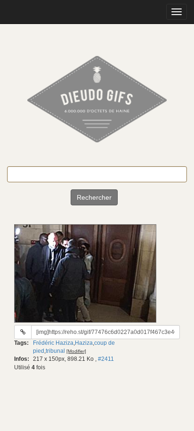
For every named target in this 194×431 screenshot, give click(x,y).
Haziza (84, 343)
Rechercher (94, 197)
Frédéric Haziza (53, 343)
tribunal (55, 351)
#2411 (106, 359)
